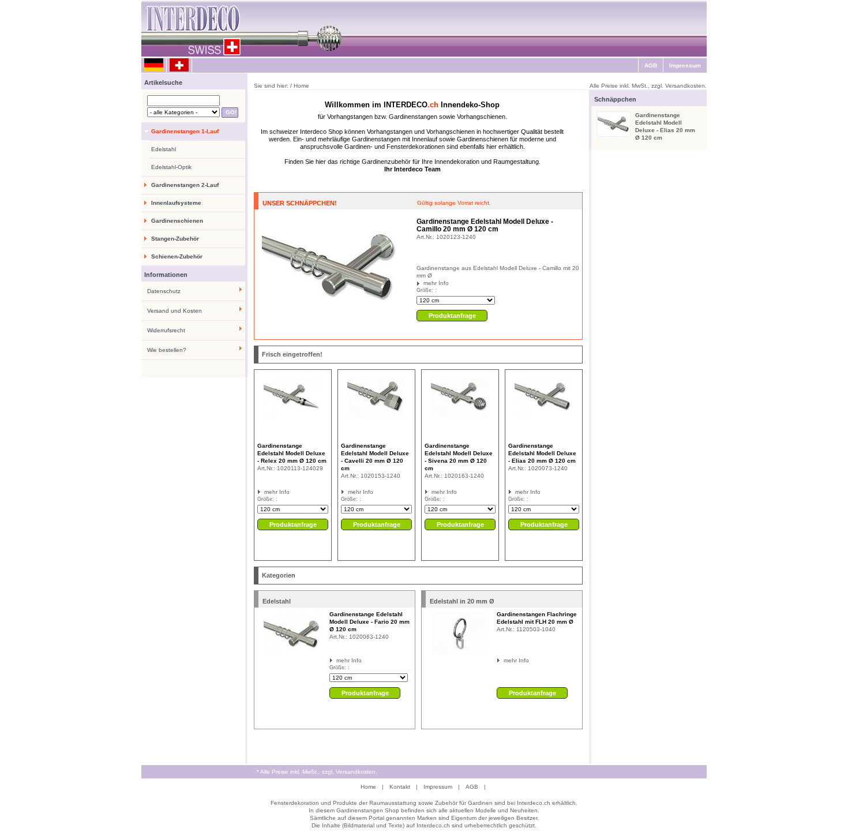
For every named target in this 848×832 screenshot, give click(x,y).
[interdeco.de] (154, 65)
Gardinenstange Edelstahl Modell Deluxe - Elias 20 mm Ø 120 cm (542, 453)
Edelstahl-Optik (171, 167)
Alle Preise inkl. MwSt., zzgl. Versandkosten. (648, 86)
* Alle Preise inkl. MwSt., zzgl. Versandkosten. (317, 772)
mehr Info (436, 283)
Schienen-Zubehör (176, 256)
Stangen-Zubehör (175, 238)
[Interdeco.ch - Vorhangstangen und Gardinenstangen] (279, 29)
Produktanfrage (452, 315)
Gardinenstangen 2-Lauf (185, 185)
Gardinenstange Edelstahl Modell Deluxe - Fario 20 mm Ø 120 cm (369, 621)
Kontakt (399, 787)
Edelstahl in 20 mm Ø (462, 601)
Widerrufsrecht (166, 330)
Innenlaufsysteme (176, 203)
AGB (650, 65)
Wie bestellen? (166, 350)
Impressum (685, 65)
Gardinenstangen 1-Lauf (185, 131)
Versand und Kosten (174, 311)
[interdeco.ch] (179, 65)
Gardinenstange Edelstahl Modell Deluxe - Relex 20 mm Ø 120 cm (292, 453)
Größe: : (427, 290)
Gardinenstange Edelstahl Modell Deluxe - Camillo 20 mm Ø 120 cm (485, 225)
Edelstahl (163, 149)
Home (368, 787)
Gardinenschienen (177, 221)
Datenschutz (164, 291)
